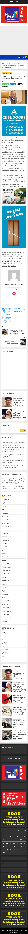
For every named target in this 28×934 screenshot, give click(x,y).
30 (14, 850)
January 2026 (5, 523)
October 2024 (5, 574)
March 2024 (5, 597)
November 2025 (6, 530)
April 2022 (5, 621)
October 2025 (5, 533)
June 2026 (4, 506)
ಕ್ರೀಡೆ (3, 639)
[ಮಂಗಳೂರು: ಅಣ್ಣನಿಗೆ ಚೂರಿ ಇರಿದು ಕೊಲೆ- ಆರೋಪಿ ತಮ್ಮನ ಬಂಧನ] (7, 699)
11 (21, 840)
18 (21, 843)
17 (17, 843)
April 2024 (5, 594)
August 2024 (5, 581)
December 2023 (6, 608)
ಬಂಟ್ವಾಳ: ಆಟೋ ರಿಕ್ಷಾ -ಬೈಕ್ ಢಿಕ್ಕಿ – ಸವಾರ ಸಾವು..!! (18, 402)
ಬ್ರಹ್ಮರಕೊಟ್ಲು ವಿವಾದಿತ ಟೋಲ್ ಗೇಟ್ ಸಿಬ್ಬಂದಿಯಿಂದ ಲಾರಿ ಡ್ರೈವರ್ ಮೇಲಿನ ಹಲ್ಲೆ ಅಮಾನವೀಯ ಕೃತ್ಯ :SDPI (14, 481)
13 (3, 843)
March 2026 (5, 516)
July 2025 (4, 543)
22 (10, 846)
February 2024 (6, 601)
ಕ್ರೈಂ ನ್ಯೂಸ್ (4, 642)
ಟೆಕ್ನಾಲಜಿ (4, 646)
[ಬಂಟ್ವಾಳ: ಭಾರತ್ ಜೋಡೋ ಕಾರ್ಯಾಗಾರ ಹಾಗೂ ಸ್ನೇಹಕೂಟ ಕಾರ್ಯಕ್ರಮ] (7, 711)
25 (21, 846)
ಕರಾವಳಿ (14, 398)
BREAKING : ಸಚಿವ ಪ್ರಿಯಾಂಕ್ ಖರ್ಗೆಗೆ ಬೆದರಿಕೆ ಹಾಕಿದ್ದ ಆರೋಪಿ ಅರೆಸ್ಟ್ (19, 310)
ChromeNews (23, 930)
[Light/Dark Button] (19, 57)
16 (14, 843)
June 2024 (4, 587)
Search (5, 425)
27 (3, 850)
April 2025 (5, 553)
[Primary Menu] (2, 57)
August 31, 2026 (19, 406)
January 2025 (5, 564)
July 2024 (4, 584)
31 (17, 850)
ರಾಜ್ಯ (11, 73)
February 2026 (6, 520)
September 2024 (6, 577)
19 (24, 843)
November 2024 (6, 570)
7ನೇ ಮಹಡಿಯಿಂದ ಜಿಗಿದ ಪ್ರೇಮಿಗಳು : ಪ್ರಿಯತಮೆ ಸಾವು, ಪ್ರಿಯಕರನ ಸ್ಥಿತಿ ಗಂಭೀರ (13, 466)
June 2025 (4, 547)
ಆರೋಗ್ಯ (4, 632)
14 (7, 843)
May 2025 (4, 550)
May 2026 (4, 510)
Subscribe (26, 57)
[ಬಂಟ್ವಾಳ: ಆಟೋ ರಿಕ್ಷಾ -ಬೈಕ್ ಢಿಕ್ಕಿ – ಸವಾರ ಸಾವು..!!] (7, 402)
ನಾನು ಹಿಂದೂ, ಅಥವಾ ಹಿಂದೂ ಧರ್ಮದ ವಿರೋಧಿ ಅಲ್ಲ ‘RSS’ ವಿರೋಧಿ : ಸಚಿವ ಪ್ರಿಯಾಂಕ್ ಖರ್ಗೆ (7, 319)
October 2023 (5, 614)
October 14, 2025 (19, 81)
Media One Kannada (8, 81)
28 (7, 850)
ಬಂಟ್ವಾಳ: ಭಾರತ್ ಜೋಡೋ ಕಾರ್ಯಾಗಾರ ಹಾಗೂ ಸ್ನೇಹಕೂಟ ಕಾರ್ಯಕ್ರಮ (19, 711)
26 (24, 846)
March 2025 (5, 557)
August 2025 (5, 540)
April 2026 (5, 513)
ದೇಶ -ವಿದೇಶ (15, 410)
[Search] (23, 57)
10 (17, 840)
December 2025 (6, 526)
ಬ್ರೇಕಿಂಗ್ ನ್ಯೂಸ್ (5, 73)
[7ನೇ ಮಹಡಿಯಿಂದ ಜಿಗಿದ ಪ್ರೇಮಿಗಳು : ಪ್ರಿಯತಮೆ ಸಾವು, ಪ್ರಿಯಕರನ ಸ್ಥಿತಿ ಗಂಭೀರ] (7, 723)
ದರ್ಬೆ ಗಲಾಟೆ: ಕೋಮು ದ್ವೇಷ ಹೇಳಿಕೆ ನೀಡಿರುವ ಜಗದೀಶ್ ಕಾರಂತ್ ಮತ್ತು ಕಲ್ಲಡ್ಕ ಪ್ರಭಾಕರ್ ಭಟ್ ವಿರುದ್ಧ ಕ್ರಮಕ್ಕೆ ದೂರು (19, 736)
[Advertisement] (14, 40)
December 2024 (6, 567)
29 (10, 850)
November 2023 (6, 611)
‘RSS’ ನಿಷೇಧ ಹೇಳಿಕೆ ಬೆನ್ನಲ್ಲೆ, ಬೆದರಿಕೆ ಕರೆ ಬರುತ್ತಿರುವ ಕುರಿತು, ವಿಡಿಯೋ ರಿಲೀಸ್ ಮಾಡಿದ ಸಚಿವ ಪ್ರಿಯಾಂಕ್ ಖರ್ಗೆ (7, 311)
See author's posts (14, 289)
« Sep (3, 852)
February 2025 (6, 560)
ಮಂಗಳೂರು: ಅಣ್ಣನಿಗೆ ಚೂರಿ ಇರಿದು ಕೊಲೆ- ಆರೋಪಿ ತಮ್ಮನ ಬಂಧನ (19, 699)
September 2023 (6, 618)
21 (7, 846)
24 (17, 846)
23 (14, 846)
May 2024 (4, 591)
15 (10, 843)
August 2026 (5, 499)
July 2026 (4, 503)
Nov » (24, 852)
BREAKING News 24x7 (8, 747)
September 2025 (6, 537)
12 (24, 840)
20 (3, 846)
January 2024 (5, 604)
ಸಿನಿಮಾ (3, 659)
